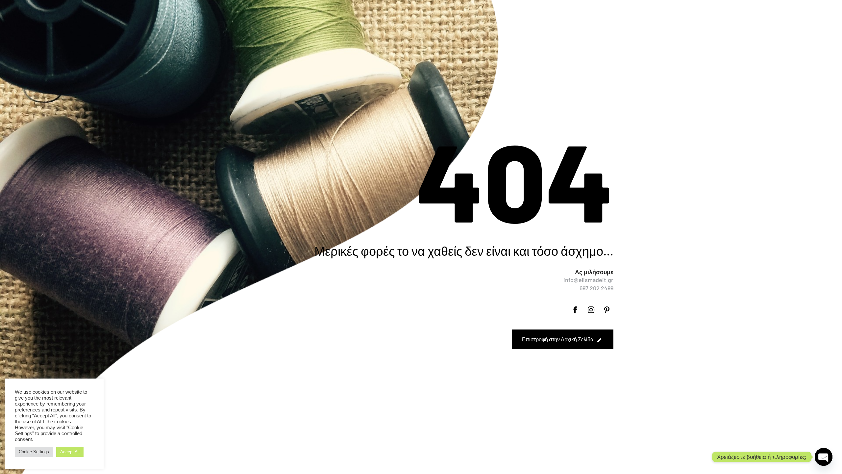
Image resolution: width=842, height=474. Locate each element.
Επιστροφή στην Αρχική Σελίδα (557, 339)
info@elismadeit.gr (588, 279)
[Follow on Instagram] (591, 309)
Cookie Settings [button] (34, 451)
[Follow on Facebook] (575, 309)
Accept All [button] (70, 451)
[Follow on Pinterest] (606, 309)
